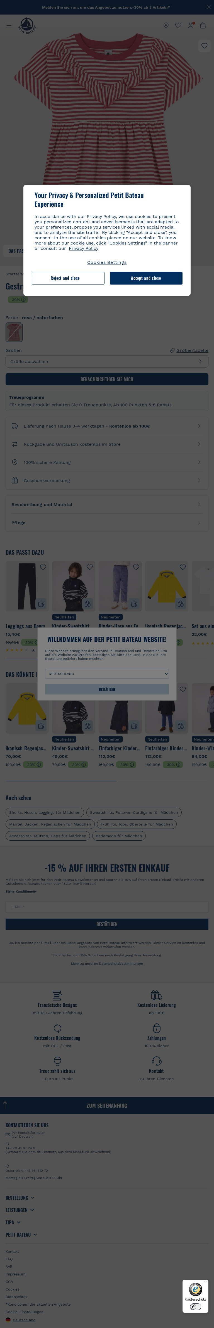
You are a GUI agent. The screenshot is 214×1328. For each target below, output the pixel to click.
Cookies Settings (107, 262)
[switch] (195, 1306)
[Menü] (205, 1283)
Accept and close (146, 278)
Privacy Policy (83, 248)
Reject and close (65, 278)
